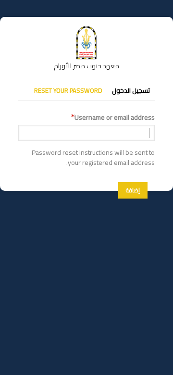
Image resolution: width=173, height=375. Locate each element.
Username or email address (114, 117)
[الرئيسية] (86, 30)
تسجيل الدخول (131, 90)
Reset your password (68, 90)
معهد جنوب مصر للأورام (86, 66)
